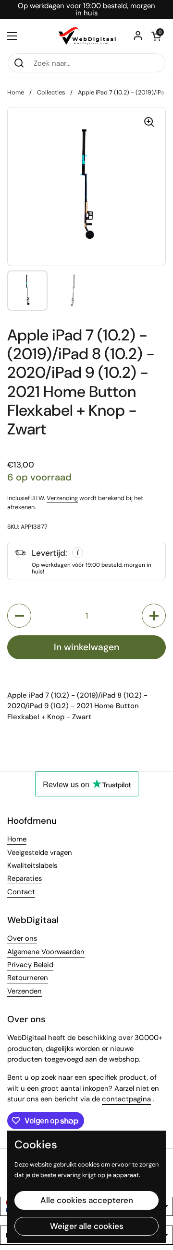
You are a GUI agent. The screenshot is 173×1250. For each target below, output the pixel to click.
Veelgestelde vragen (39, 852)
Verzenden (24, 991)
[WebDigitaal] (86, 36)
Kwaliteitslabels (32, 865)
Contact (21, 892)
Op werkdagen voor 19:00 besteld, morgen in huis (86, 9)
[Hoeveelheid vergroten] (154, 616)
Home (15, 92)
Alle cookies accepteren (86, 1200)
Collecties (51, 92)
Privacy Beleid (30, 965)
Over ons (22, 938)
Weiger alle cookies (87, 1226)
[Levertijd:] (86, 561)
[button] (156, 36)
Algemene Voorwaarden (46, 952)
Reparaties (24, 878)
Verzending (62, 498)
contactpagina (126, 1099)
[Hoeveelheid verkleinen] (19, 616)
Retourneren (27, 977)
